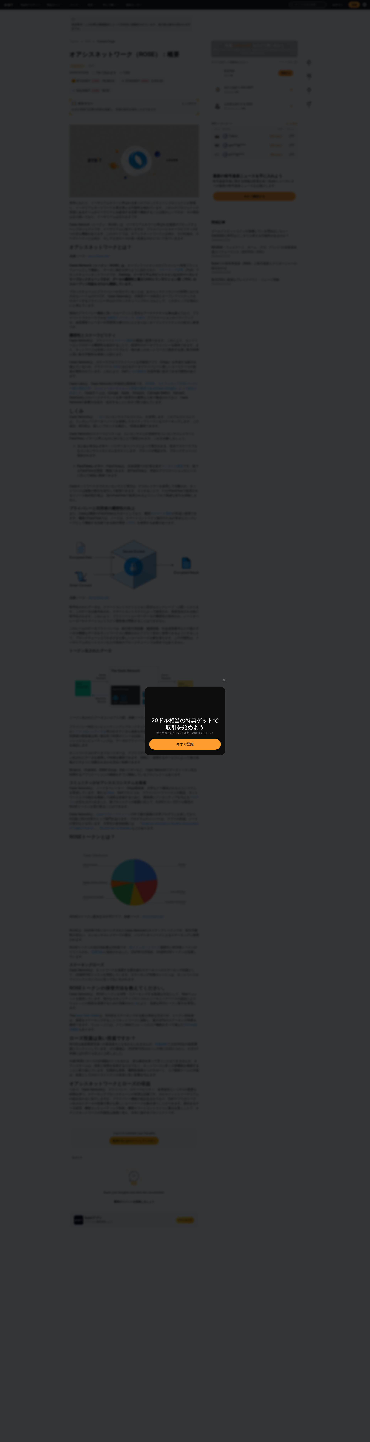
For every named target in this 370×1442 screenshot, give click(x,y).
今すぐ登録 (185, 744)
